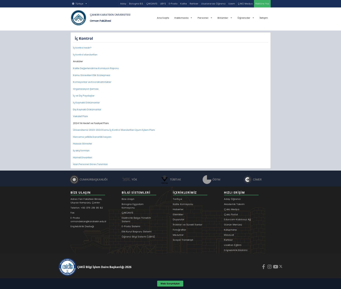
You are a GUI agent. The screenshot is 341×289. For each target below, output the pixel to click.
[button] (80, 3)
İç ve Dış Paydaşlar (83, 95)
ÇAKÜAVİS (151, 3)
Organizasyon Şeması (86, 89)
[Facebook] (264, 266)
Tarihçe (177, 199)
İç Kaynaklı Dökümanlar (86, 102)
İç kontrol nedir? (82, 47)
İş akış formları (81, 150)
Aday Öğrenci (232, 199)
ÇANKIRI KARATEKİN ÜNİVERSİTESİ (110, 15)
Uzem (231, 3)
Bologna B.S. (136, 3)
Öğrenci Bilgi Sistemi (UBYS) (138, 236)
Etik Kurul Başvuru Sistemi (137, 231)
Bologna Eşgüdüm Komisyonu (133, 205)
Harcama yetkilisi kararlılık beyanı (92, 137)
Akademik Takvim (234, 204)
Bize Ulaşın (128, 199)
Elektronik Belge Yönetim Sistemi (136, 219)
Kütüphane (230, 229)
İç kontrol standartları (85, 54)
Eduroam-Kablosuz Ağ (237, 219)
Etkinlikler (178, 214)
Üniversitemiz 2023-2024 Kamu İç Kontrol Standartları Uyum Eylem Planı (114, 130)
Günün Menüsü (233, 224)
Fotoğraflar (179, 229)
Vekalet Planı (80, 116)
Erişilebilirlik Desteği (82, 226)
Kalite (183, 3)
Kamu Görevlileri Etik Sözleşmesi (91, 75)
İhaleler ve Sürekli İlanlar (187, 224)
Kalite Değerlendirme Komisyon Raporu (96, 68)
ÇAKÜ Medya (245, 3)
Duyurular (178, 219)
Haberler (178, 209)
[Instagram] (270, 266)
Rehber (194, 3)
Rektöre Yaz (262, 3)
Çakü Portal (231, 214)
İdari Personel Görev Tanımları (90, 164)
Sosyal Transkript (183, 240)
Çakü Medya (231, 209)
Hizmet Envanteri (82, 157)
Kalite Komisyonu (183, 204)
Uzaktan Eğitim (232, 245)
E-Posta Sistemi (131, 226)
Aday (123, 3)
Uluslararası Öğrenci (213, 3)
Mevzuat (229, 235)
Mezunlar (178, 235)
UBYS (163, 3)
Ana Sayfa (163, 18)
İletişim (264, 18)
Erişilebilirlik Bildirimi (236, 250)
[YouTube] (276, 266)
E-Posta (173, 3)
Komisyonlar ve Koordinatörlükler (92, 82)
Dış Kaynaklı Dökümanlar (87, 109)
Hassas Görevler (82, 143)
